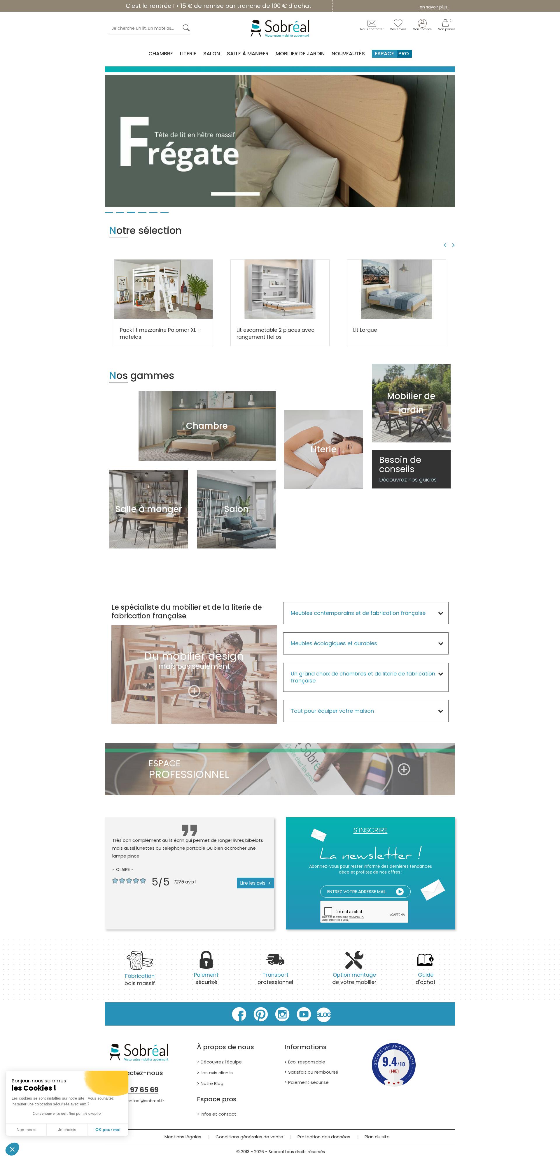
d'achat (425, 978)
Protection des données (324, 1137)
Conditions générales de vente (249, 1137)
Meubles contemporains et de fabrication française (358, 613)
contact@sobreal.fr (144, 1101)
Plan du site (377, 1137)
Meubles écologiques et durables (334, 643)
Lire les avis (252, 883)
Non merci (26, 1129)
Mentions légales (182, 1137)
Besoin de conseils (408, 469)
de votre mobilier (354, 978)
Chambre (160, 53)
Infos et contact (218, 1114)
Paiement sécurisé (308, 1082)
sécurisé (206, 978)
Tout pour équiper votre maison (332, 711)
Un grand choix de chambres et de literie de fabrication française (363, 677)
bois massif (140, 979)
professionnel (275, 978)
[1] (400, 891)
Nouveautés (348, 53)
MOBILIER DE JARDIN (300, 53)
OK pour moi (107, 1129)
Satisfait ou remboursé (313, 1072)
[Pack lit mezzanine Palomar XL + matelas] (163, 288)
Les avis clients (217, 1073)
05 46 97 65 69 (133, 1090)
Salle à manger (248, 53)
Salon (211, 53)
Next (454, 245)
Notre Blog (212, 1083)
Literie (188, 53)
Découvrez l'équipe (221, 1062)
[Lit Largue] (396, 288)
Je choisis (67, 1129)
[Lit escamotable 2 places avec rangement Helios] (280, 288)
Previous (444, 245)
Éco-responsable (306, 1062)
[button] (12, 1149)
